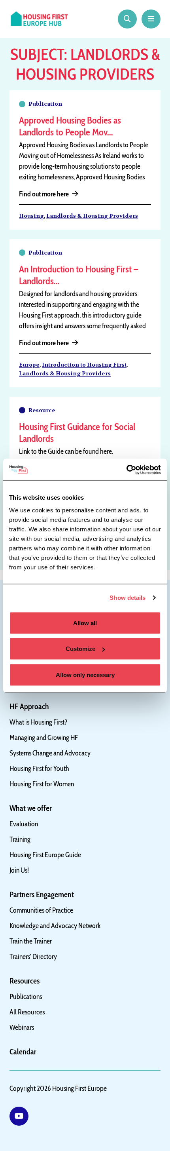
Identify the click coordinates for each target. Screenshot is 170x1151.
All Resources (27, 1012)
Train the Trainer (30, 941)
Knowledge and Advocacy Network (55, 925)
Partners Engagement (41, 894)
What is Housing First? (38, 722)
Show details (127, 597)
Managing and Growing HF (43, 737)
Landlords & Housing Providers (92, 215)
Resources (24, 980)
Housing (31, 215)
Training (19, 839)
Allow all (85, 622)
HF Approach (29, 706)
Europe (29, 364)
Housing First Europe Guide (45, 854)
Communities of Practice (41, 910)
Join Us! (19, 870)
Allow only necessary (85, 674)
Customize (80, 648)
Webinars (21, 1027)
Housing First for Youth (39, 768)
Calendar (22, 1051)
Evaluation (23, 824)
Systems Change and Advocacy (50, 753)
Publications (25, 996)
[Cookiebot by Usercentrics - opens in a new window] (126, 469)
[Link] (18, 1116)
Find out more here (44, 194)
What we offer (30, 808)
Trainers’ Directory (33, 956)
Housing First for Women (41, 784)
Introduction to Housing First (84, 364)
